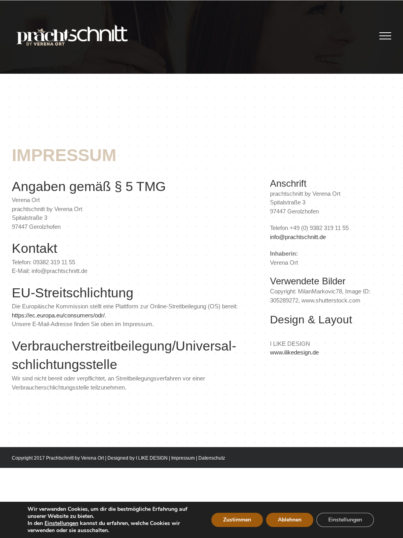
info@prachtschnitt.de (298, 237)
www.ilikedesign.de (294, 352)
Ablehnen (289, 519)
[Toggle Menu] (385, 35)
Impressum (183, 458)
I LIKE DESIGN (152, 458)
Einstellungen (61, 523)
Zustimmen (237, 519)
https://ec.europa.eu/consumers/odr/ (58, 315)
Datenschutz (211, 458)
